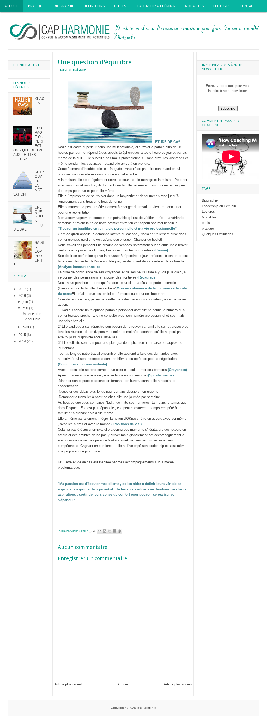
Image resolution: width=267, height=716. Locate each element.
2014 (23, 341)
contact (248, 6)
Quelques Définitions (217, 234)
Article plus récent (68, 684)
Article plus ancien (178, 684)
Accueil (12, 6)
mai (26, 308)
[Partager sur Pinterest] (119, 531)
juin (26, 302)
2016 (23, 296)
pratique (208, 228)
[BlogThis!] (104, 531)
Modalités (194, 6)
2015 (23, 335)
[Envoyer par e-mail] (99, 531)
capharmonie (146, 708)
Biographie (64, 6)
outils (120, 6)
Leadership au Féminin (156, 6)
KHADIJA (39, 101)
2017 (23, 289)
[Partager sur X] (109, 531)
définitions (94, 6)
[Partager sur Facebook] (114, 531)
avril (26, 327)
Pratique (36, 6)
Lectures (221, 6)
